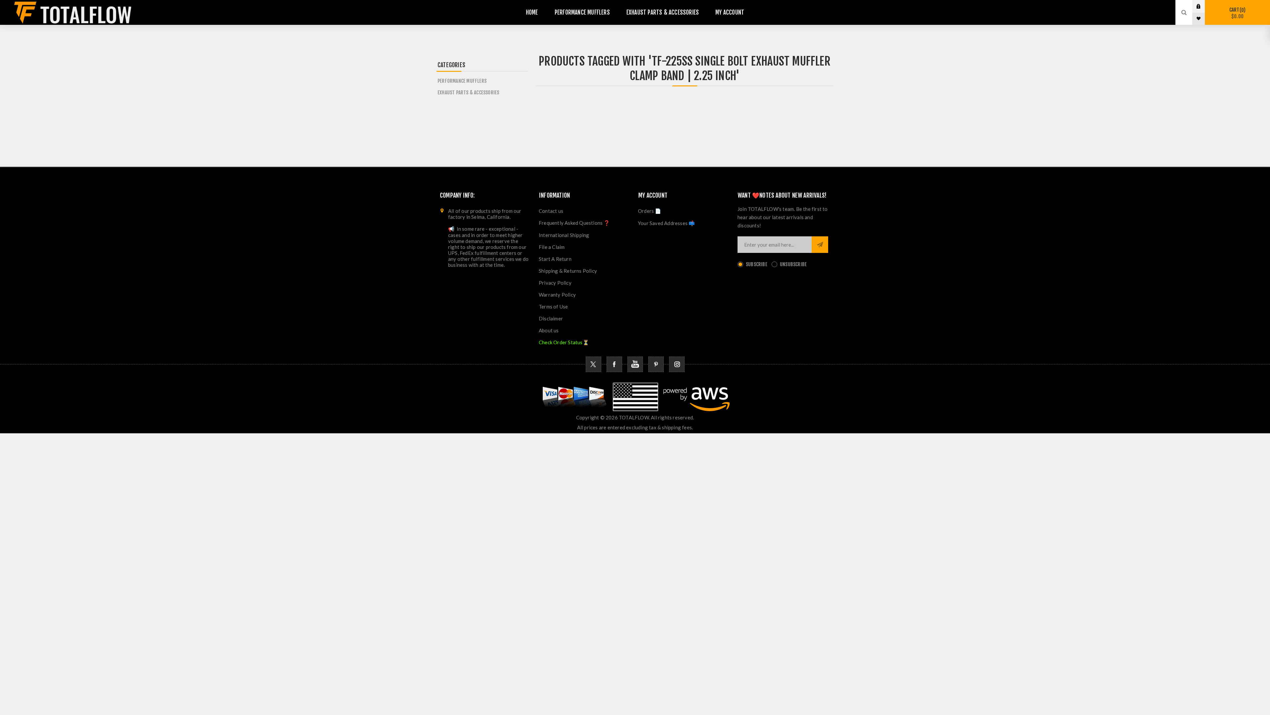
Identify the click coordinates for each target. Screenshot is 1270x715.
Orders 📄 (649, 211)
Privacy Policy (555, 283)
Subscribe (756, 264)
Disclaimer (551, 318)
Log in (1203, 6)
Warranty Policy (557, 295)
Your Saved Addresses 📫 (666, 223)
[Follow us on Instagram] (677, 364)
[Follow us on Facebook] (614, 364)
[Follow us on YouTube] (635, 364)
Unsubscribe (793, 264)
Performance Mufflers (462, 81)
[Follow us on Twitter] (593, 364)
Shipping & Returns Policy (568, 271)
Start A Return (555, 259)
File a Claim (552, 247)
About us (549, 330)
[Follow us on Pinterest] (656, 364)
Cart (1236, 13)
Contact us (551, 211)
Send (820, 244)
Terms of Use (553, 307)
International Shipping (564, 235)
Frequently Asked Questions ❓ (574, 223)
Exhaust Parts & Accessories (468, 92)
